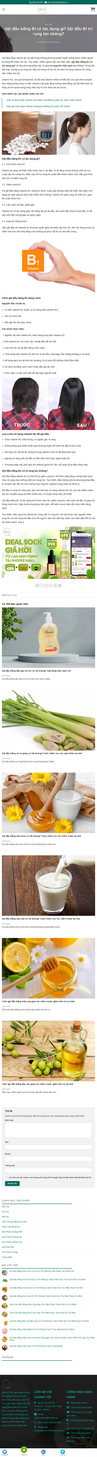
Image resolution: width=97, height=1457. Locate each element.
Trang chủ (24, 1449)
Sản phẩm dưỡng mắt (12, 1232)
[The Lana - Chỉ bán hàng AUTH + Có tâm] (42, 9)
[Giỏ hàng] (93, 9)
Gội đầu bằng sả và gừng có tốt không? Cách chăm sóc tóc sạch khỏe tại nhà (47, 1279)
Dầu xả (5, 1211)
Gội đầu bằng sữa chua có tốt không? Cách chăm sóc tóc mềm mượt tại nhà (46, 1288)
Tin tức (48, 24)
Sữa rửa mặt (8, 1247)
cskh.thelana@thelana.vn (57, 2)
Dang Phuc (56, 42)
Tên (7, 1142)
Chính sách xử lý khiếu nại (82, 1428)
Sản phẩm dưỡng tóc (12, 1242)
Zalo (43, 1455)
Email (8, 1154)
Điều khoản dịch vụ (79, 1403)
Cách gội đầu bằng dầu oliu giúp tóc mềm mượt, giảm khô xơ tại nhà (42, 1313)
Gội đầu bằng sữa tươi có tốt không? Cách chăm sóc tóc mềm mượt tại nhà (45, 1296)
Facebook (4, 1455)
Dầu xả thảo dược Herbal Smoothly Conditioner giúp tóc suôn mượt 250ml (44, 100)
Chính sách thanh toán (81, 1407)
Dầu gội (5, 1206)
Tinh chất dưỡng (9, 1252)
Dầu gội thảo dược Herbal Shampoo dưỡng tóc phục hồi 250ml (38, 106)
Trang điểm (7, 1257)
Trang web (10, 1165)
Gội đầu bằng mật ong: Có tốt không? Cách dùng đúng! (35, 1346)
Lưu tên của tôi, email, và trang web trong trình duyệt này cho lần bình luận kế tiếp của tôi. (50, 1177)
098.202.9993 (55, 1422)
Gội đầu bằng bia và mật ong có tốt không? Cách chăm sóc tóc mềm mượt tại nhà (49, 1321)
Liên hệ (62, 1455)
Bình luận (9, 1120)
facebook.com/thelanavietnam (48, 1430)
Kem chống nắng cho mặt (14, 1221)
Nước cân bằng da (11, 1227)
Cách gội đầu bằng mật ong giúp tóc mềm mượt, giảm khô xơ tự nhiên (43, 1304)
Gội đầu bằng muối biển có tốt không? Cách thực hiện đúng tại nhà (41, 1329)
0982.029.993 (37, 2)
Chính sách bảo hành (80, 1433)
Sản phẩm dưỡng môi (12, 1237)
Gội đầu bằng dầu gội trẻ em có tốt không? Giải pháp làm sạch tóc (41, 1271)
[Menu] (4, 9)
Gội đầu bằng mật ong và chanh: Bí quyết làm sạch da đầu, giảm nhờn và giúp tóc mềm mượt (52, 1339)
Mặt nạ (5, 1216)
